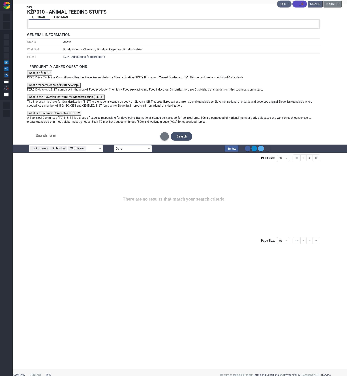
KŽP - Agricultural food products (84, 57)
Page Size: (268, 158)
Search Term (46, 135)
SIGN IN (315, 4)
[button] (231, 148)
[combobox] (93, 148)
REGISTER (332, 4)
